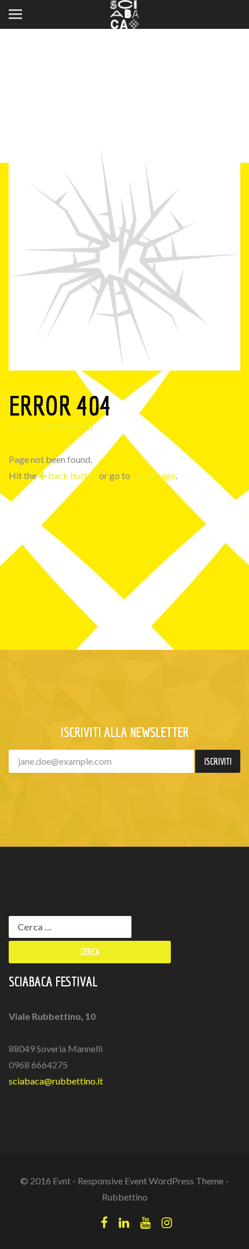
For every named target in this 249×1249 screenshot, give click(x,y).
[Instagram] (167, 1222)
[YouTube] (145, 1222)
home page (153, 475)
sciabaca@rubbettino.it (56, 1080)
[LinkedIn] (124, 1222)
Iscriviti (218, 761)
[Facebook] (104, 1222)
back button (71, 475)
